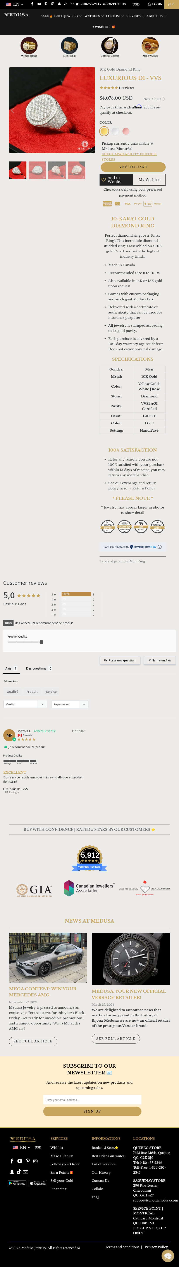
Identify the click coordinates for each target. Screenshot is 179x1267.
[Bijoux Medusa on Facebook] (32, 4)
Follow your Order (65, 1164)
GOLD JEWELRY (66, 16)
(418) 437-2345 (151, 1163)
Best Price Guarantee (108, 1156)
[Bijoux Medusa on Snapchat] (59, 4)
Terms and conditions (122, 1247)
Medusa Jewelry (33, 1248)
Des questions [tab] (36, 668)
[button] (168, 1255)
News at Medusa (89, 921)
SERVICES (133, 16)
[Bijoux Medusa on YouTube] (39, 4)
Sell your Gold (61, 1181)
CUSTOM (113, 16)
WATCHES (92, 16)
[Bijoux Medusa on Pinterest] (46, 4)
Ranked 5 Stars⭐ (105, 1148)
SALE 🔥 (47, 16)
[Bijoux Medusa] (16, 14)
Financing (58, 1189)
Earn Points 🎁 (61, 1173)
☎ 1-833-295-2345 (88, 4)
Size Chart (153, 99)
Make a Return (61, 1156)
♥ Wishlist (101, 26)
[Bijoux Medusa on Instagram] (52, 4)
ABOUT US (154, 16)
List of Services (103, 1164)
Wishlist (56, 1148)
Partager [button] (14, 792)
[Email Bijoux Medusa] (72, 4)
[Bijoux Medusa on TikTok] (66, 4)
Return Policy (143, 488)
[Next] (91, 111)
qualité (12, 691)
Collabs (97, 1189)
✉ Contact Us (114, 4)
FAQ (95, 1197)
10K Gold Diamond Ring (120, 69)
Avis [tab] (8, 668)
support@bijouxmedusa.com (155, 1200)
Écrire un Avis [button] (161, 660)
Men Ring (137, 561)
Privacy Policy (156, 1247)
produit (32, 691)
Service (51, 691)
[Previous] (13, 111)
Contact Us (100, 1181)
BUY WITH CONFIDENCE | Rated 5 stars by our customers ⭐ (89, 829)
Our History (101, 1173)
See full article (33, 1041)
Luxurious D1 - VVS (15, 789)
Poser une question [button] (122, 660)
